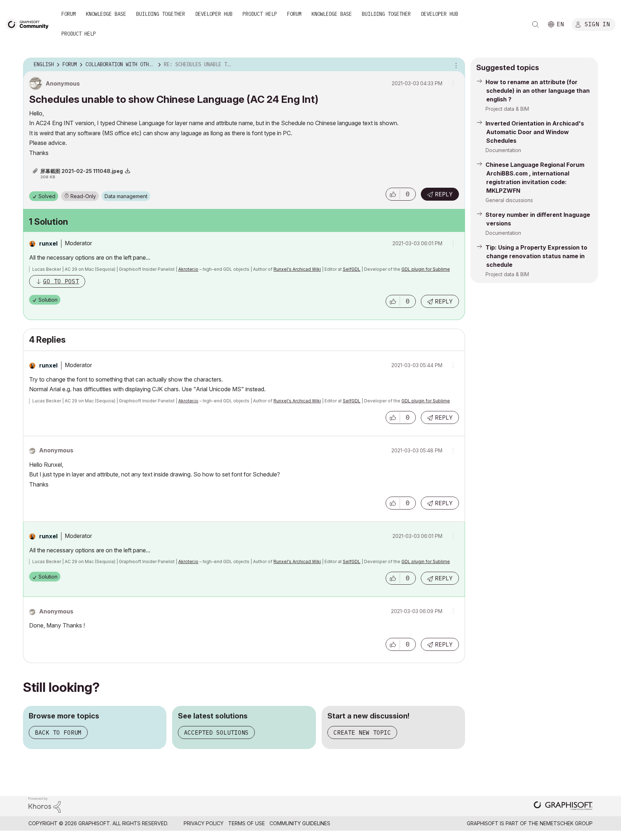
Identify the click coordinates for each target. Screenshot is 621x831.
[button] (393, 194)
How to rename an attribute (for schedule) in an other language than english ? (538, 90)
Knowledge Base (106, 14)
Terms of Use (246, 823)
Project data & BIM (507, 109)
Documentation (503, 150)
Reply (444, 194)
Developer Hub (214, 14)
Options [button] (455, 65)
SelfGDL (351, 269)
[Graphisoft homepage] (563, 806)
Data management (126, 196)
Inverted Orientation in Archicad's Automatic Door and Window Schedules (535, 132)
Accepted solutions (216, 732)
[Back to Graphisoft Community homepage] (29, 24)
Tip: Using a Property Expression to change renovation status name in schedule (536, 256)
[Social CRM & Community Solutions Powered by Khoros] (44, 804)
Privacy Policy (204, 823)
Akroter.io (188, 269)
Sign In (597, 24)
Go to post (61, 281)
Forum (68, 14)
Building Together (160, 14)
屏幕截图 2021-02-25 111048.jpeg (81, 171)
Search (535, 24)
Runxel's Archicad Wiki (297, 269)
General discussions (509, 200)
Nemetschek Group (566, 823)
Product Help (260, 14)
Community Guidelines (300, 823)
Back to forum (58, 732)
